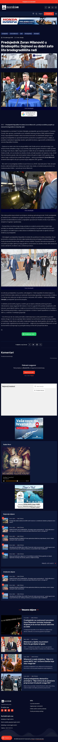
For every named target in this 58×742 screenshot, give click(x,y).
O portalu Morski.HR (34, 703)
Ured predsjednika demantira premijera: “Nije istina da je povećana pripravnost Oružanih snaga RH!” (39, 681)
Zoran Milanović (14, 33)
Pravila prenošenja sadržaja (36, 711)
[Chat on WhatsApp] (29, 334)
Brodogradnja (28, 33)
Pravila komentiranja (7, 356)
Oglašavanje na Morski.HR (36, 706)
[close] (56, 2)
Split (21, 33)
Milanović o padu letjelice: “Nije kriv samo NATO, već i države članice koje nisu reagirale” (39, 661)
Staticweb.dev (40, 739)
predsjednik (5, 33)
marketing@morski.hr (11, 725)
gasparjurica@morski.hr (14, 722)
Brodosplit (36, 33)
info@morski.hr (10, 719)
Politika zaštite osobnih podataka (38, 708)
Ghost (33, 739)
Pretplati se (49, 14)
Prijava (40, 14)
